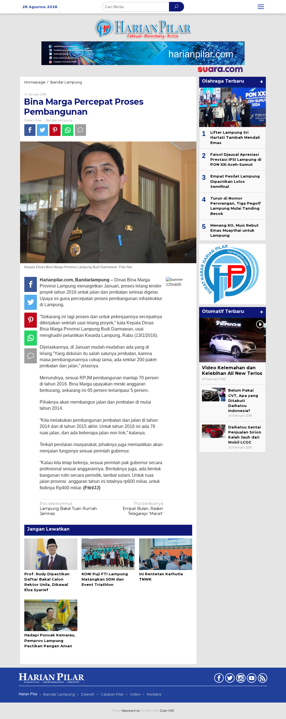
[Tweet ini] (42, 130)
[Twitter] (229, 679)
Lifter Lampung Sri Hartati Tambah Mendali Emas (235, 137)
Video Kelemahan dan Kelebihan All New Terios (232, 370)
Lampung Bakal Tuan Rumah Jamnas (68, 508)
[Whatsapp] (67, 130)
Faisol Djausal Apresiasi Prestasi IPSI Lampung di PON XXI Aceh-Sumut (235, 159)
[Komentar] (80, 130)
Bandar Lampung (59, 120)
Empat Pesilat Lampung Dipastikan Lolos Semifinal (235, 181)
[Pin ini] (55, 130)
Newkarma (130, 710)
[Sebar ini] (29, 130)
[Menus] (261, 6)
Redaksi (154, 694)
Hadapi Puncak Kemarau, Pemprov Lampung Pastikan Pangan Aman (49, 640)
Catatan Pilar (112, 694)
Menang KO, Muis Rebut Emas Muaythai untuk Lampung (234, 230)
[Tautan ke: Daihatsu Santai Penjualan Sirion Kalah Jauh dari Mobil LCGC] (213, 430)
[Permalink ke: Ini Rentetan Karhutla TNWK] (165, 554)
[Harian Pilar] (143, 28)
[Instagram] (240, 679)
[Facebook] (218, 679)
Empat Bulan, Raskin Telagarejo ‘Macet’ (143, 508)
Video (135, 694)
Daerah (87, 694)
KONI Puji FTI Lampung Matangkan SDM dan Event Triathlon (105, 579)
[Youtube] (251, 679)
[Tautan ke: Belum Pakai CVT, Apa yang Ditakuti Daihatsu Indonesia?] (213, 394)
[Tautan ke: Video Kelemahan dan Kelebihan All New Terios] (232, 340)
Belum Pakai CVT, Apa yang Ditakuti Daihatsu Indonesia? (243, 400)
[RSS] (261, 679)
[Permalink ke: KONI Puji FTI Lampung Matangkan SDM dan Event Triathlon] (108, 554)
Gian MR (167, 710)
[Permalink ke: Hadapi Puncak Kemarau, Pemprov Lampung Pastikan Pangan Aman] (50, 615)
